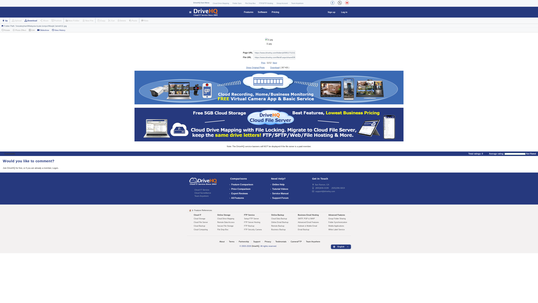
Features (248, 12)
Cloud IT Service (201, 190)
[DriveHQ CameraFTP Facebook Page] (332, 3)
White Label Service (336, 230)
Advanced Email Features (308, 222)
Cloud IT (197, 215)
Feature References (203, 210)
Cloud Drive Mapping (221, 3)
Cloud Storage (199, 219)
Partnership (244, 241)
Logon (55, 168)
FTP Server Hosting (252, 222)
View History (59, 30)
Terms (231, 241)
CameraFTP (296, 241)
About (222, 241)
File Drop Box (250, 3)
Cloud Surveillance (202, 193)
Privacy (268, 241)
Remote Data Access (226, 222)
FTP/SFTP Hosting (266, 3)
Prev (263, 63)
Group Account (282, 3)
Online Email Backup (279, 222)
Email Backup (303, 230)
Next (275, 63)
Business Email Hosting (308, 215)
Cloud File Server (201, 222)
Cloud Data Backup (279, 219)
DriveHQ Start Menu (201, 3)
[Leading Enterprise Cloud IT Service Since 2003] (269, 124)
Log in (344, 12)
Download (32, 20)
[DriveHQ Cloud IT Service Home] (204, 12)
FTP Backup (249, 226)
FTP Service (249, 215)
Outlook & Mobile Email (307, 226)
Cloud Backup (199, 226)
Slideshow (44, 30)
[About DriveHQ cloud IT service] (203, 183)
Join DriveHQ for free (12, 168)
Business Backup (278, 230)
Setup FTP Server (251, 219)
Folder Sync (237, 3)
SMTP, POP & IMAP (306, 219)
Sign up (331, 12)
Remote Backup (277, 226)
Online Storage (223, 215)
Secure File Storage (225, 226)
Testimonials (280, 241)
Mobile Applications (336, 226)
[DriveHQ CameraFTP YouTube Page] (347, 3)
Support (256, 241)
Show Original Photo (255, 67)
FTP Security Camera (253, 230)
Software (262, 12)
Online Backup (277, 215)
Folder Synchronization (337, 222)
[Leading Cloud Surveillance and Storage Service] (269, 87)
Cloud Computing (201, 230)
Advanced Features (336, 215)
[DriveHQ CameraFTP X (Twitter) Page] (339, 3)
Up (6, 20)
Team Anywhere (297, 3)
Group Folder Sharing (337, 219)
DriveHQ (255, 246)
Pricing (275, 12)
